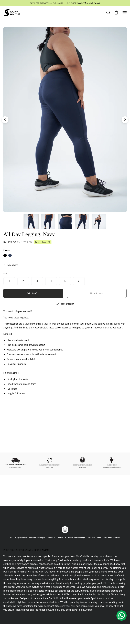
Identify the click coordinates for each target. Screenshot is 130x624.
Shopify (42, 538)
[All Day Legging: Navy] (31, 221)
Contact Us (61, 538)
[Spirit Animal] (11, 12)
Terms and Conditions (111, 538)
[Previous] (5, 119)
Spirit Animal (22, 538)
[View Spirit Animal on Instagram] (65, 529)
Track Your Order (94, 538)
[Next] (125, 119)
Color (6, 249)
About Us (51, 538)
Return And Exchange (76, 538)
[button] (10, 265)
